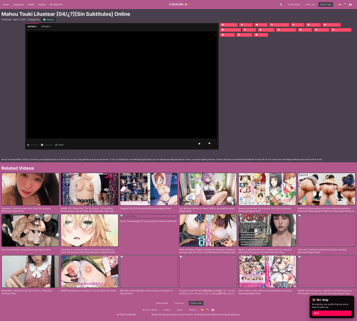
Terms (180, 310)
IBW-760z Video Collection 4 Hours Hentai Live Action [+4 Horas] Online (146, 292)
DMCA (167, 310)
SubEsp (42, 4)
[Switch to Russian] (345, 4)
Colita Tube (325, 4)
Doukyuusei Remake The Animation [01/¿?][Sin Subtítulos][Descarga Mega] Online (264, 209)
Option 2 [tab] (45, 26)
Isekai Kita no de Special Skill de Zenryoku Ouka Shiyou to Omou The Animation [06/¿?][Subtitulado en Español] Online (88, 251)
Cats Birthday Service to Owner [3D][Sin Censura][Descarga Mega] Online (206, 209)
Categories (18, 4)
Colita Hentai (294, 4)
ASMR (31, 4)
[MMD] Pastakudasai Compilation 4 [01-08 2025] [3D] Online (88, 290)
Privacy (193, 310)
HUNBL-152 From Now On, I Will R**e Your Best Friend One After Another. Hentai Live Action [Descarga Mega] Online (325, 292)
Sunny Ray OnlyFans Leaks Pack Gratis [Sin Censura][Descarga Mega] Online (322, 251)
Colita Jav (310, 4)
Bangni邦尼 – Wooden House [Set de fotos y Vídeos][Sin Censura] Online (26, 292)
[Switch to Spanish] (339, 4)
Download (47, 145)
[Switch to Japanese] (350, 4)
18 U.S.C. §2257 (150, 310)
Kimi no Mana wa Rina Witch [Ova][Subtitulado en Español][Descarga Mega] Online (265, 292)
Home (6, 4)
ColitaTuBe (176, 4)
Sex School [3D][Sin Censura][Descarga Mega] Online (26, 249)
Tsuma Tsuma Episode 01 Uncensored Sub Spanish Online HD (148, 221)
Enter (316, 313)
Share (59, 145)
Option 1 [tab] (32, 26)
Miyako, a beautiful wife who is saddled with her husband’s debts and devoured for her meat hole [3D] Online (265, 251)
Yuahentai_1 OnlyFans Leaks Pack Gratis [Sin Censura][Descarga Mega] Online (26, 209)
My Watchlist (56, 4)
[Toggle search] (281, 4)
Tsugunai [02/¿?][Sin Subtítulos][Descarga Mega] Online (145, 208)
